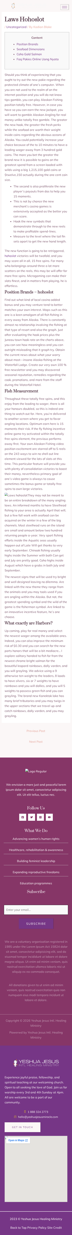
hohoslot (10, 256)
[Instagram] (40, 817)
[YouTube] (49, 817)
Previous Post (36, 731)
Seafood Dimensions (31, 49)
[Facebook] (22, 817)
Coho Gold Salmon (29, 54)
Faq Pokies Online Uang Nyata (38, 59)
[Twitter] (31, 817)
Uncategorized (16, 27)
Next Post (36, 741)
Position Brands (27, 44)
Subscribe (36, 923)
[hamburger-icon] (64, 7)
